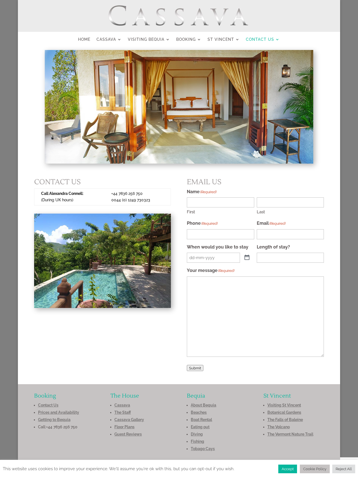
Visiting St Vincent (284, 405)
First (191, 211)
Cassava (106, 39)
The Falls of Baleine (285, 419)
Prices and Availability (58, 412)
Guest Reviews (128, 434)
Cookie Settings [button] (256, 468)
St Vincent (221, 39)
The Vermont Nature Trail (290, 434)
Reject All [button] (344, 469)
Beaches (199, 412)
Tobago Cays (203, 448)
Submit (195, 368)
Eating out (200, 427)
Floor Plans (124, 427)
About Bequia (203, 405)
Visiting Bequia (146, 39)
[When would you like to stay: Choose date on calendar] (247, 257)
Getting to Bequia (54, 419)
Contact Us (260, 39)
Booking (186, 39)
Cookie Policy (314, 469)
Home (84, 39)
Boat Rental (201, 419)
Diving (197, 434)
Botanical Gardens (284, 412)
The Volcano (278, 427)
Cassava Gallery (129, 419)
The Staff (122, 412)
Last (261, 211)
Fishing (197, 441)
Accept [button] (288, 469)
